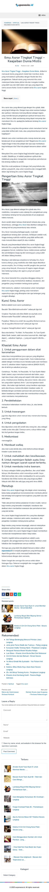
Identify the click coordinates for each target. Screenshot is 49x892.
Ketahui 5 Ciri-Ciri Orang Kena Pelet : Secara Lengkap (30, 627)
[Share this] (3, 594)
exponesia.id (7, 550)
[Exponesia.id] (24, 5)
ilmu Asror (23, 224)
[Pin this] (11, 594)
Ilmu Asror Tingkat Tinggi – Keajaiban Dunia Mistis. (21, 71)
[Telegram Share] (15, 594)
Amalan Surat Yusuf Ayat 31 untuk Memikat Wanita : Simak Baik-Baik (29, 607)
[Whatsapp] (19, 594)
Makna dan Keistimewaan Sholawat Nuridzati (10, 692)
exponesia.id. (20, 887)
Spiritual (11, 684)
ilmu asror (37, 87)
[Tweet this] (7, 594)
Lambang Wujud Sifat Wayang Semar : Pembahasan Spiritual (28, 616)
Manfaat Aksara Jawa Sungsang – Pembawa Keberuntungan (36, 692)
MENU (43, 15)
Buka (15, 98)
